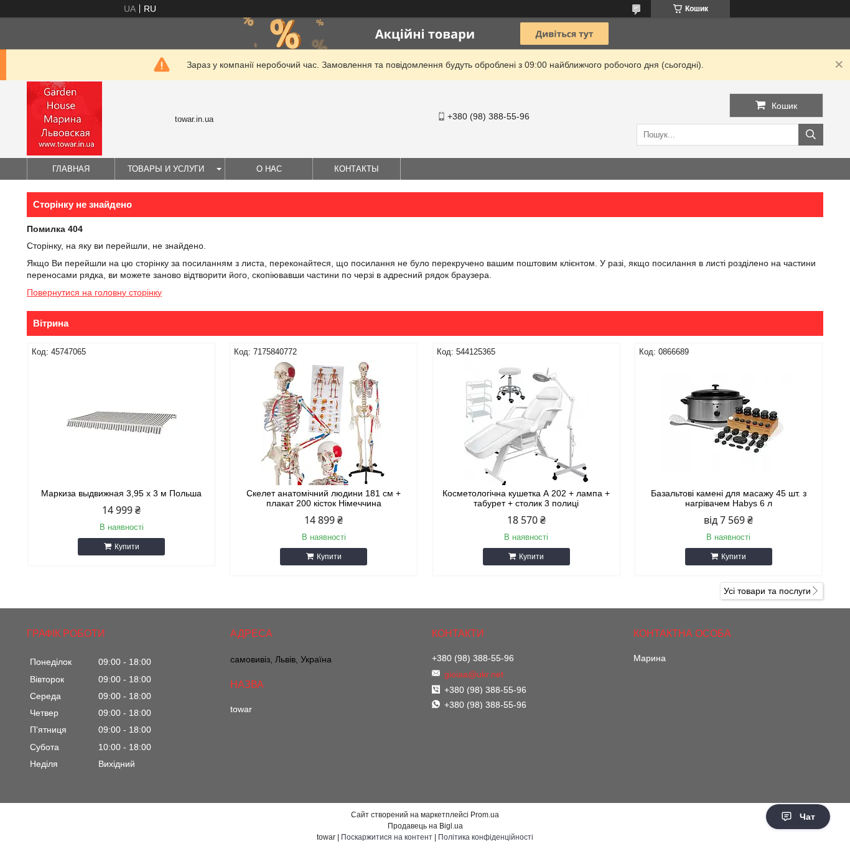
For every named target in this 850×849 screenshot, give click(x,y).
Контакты (356, 169)
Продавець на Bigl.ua (425, 826)
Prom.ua (484, 814)
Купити (126, 546)
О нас (269, 169)
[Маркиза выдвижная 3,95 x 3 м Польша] (121, 423)
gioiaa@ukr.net (473, 674)
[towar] (64, 152)
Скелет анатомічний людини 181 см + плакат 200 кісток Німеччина (323, 498)
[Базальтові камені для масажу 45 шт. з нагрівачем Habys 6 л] (728, 423)
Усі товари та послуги (767, 591)
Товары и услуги (166, 169)
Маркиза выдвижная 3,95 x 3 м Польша (121, 493)
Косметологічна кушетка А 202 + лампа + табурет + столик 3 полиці (526, 498)
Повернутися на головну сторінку (94, 292)
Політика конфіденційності (485, 837)
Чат (807, 817)
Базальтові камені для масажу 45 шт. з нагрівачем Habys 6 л (728, 498)
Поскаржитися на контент (386, 837)
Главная (71, 169)
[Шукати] (810, 135)
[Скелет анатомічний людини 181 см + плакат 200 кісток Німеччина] (323, 423)
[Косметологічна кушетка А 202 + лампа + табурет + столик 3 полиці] (526, 423)
